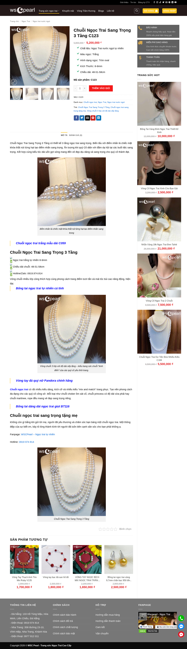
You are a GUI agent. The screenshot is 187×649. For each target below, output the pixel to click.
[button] (151, 10)
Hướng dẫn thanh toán (108, 621)
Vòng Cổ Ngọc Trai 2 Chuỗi (159, 300)
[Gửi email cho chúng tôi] (166, 2)
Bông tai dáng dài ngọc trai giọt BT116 (42, 406)
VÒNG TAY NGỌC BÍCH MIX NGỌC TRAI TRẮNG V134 (87, 579)
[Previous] (14, 56)
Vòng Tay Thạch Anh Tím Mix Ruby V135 (24, 579)
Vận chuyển (102, 633)
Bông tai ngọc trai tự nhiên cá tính (40, 288)
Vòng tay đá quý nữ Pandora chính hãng (44, 380)
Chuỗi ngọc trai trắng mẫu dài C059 (41, 243)
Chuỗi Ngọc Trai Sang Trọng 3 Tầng (94, 107)
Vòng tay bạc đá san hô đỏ (56, 577)
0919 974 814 (26, 442)
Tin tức (133, 2)
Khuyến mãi (68, 11)
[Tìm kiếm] (136, 10)
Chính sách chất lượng (65, 627)
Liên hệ (110, 11)
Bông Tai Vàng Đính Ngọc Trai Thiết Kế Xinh (159, 130)
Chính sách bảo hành (64, 614)
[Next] (64, 56)
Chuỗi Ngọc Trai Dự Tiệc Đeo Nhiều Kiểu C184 (159, 358)
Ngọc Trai (26, 21)
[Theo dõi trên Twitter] (163, 2)
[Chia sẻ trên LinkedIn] (98, 118)
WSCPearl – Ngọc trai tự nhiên (38, 434)
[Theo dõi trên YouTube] (175, 2)
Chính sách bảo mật (64, 633)
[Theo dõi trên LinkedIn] (172, 2)
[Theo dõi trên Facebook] (154, 2)
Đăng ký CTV (144, 2)
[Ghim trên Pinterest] (93, 118)
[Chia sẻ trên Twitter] (81, 118)
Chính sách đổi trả (63, 621)
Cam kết (100, 627)
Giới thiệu (124, 2)
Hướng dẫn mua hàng (108, 614)
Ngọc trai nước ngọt (41, 21)
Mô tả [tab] (64, 135)
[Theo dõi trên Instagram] (157, 2)
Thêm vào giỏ (101, 88)
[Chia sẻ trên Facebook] (76, 118)
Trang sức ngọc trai (48, 11)
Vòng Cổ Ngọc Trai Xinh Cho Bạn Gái (159, 188)
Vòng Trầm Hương (86, 11)
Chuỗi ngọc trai (90, 102)
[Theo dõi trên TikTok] (160, 2)
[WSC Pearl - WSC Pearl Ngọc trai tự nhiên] (22, 10)
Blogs (101, 11)
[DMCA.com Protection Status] (148, 631)
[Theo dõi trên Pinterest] (169, 2)
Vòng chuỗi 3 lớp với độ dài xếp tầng (103, 111)
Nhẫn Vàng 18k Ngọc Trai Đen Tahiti (159, 244)
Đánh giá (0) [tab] (75, 135)
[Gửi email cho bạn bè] (87, 118)
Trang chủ (14, 21)
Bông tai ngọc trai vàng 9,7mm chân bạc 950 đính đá (118, 579)
